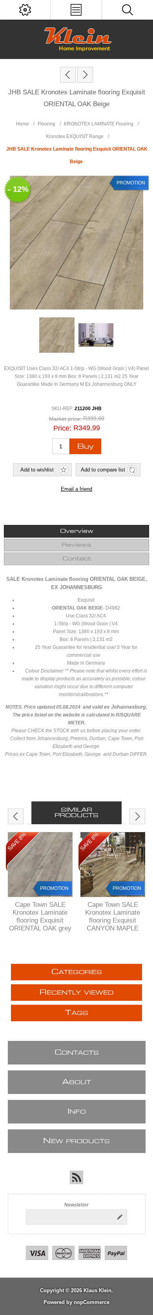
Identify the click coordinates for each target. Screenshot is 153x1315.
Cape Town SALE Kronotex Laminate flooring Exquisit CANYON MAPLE (112, 916)
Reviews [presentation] (76, 545)
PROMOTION (54, 888)
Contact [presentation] (76, 559)
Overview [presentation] (76, 531)
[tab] (76, 531)
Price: (62, 428)
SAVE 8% (16, 841)
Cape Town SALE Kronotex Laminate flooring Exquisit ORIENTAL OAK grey (40, 916)
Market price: (65, 419)
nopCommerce (91, 1302)
